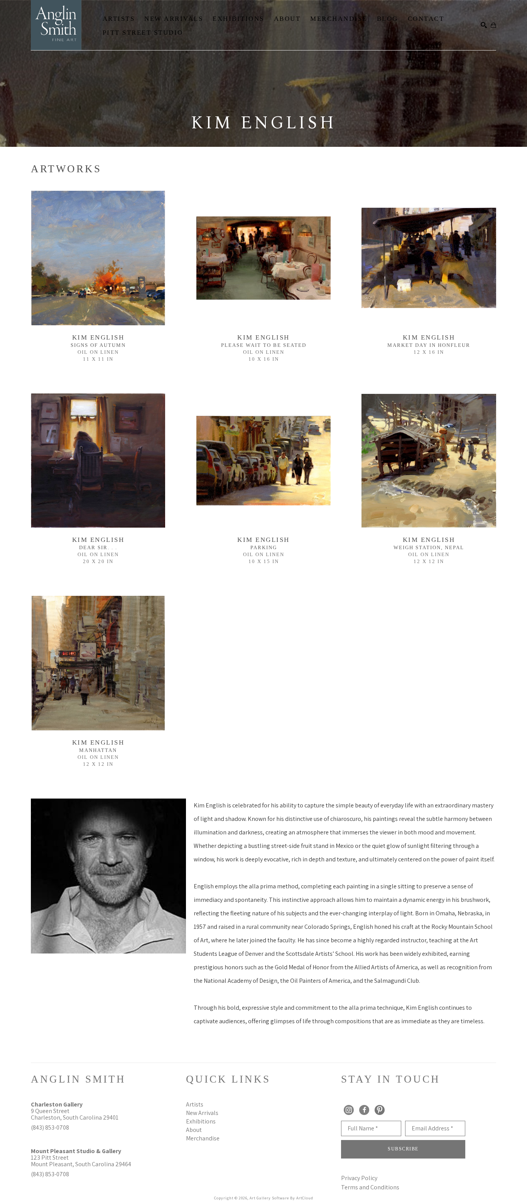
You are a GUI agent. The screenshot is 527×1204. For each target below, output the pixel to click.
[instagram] (349, 1110)
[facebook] (364, 1110)
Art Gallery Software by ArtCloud (281, 1198)
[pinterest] (380, 1110)
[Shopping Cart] (493, 25)
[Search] (484, 25)
